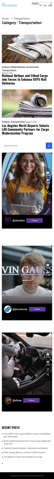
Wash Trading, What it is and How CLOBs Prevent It (25, 452)
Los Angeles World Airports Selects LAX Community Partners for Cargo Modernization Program (25, 129)
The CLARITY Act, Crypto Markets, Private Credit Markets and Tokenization (27, 435)
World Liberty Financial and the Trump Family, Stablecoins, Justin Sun (27, 442)
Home (5, 18)
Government (32, 67)
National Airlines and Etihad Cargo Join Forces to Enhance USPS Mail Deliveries (25, 79)
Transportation (9, 70)
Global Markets (18, 67)
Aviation (6, 67)
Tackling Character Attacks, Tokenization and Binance (26, 448)
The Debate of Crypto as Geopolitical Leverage (23, 457)
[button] (50, 5)
